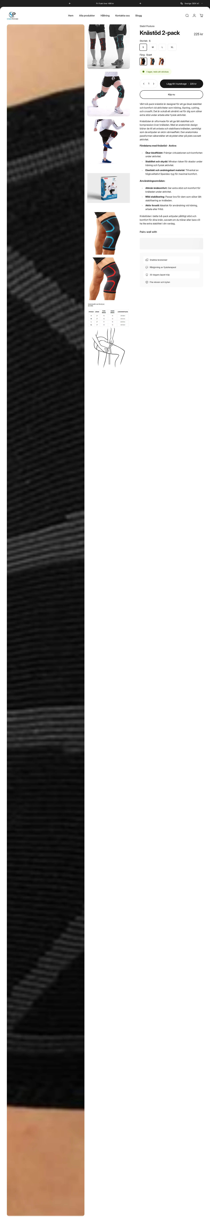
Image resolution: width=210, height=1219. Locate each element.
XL (172, 47)
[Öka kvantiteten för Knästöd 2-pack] (154, 84)
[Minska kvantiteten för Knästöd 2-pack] (143, 84)
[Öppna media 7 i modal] (108, 278)
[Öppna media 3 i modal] (108, 141)
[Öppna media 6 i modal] (108, 233)
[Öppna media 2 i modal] (108, 94)
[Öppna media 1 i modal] (108, 46)
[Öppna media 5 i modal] (45, 620)
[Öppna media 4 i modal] (108, 188)
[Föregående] (70, 3)
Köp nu (171, 94)
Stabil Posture (147, 26)
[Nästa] (140, 3)
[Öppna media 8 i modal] (108, 335)
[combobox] (192, 3)
